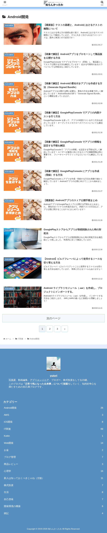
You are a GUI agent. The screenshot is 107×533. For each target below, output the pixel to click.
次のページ (53, 318)
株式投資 (53, 485)
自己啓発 (53, 499)
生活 (53, 492)
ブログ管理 (53, 457)
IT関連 (53, 429)
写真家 (12, 380)
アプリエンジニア (39, 380)
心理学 (53, 471)
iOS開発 (53, 422)
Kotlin (53, 436)
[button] (98, 342)
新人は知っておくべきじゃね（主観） (53, 478)
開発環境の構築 (53, 506)
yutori (53, 375)
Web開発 (53, 443)
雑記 (53, 513)
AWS (53, 415)
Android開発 (53, 408)
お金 (53, 450)
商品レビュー (53, 464)
